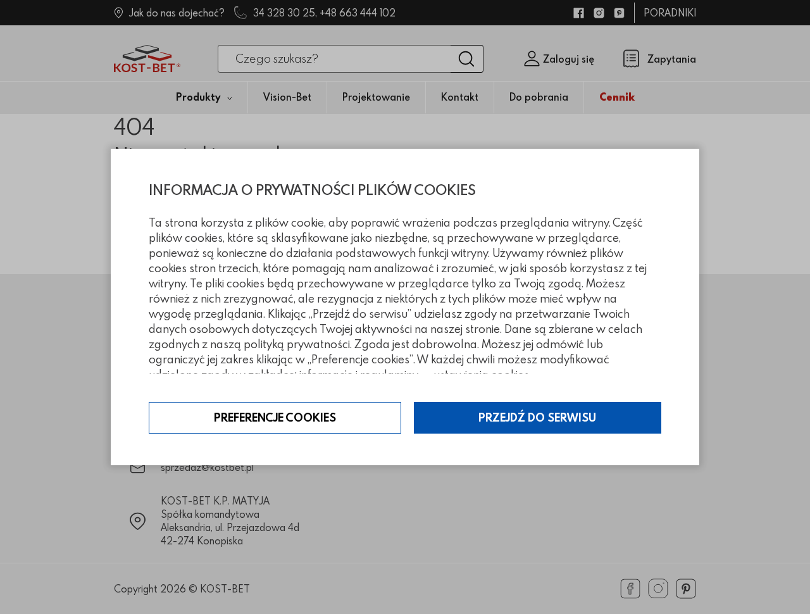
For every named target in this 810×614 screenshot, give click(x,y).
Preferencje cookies (275, 417)
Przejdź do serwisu (537, 417)
